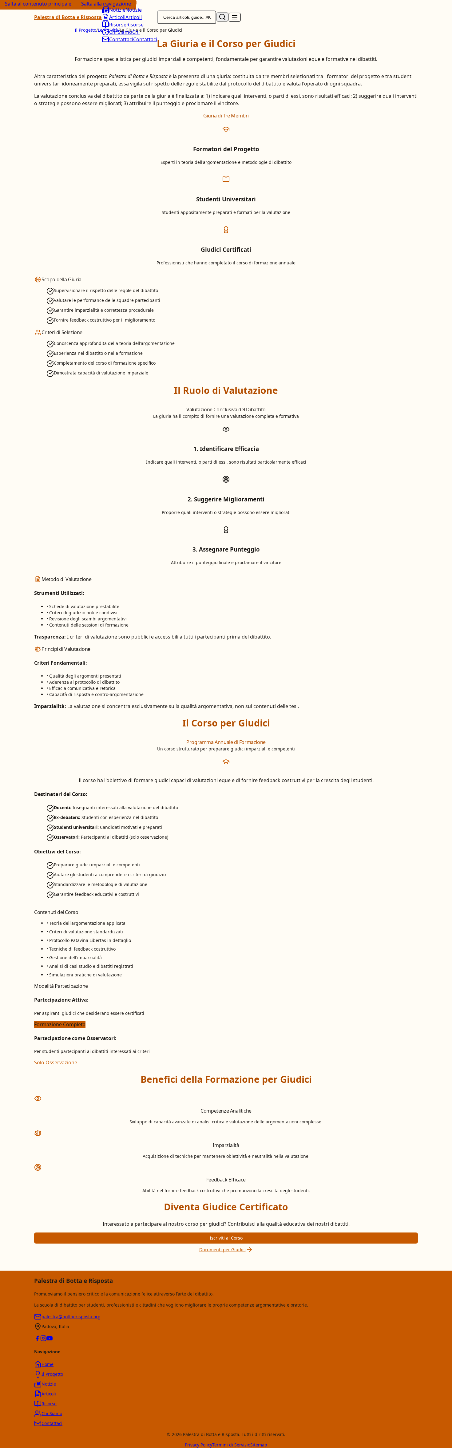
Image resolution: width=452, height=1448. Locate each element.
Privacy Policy (198, 1445)
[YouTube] (49, 1339)
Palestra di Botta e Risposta (68, 17)
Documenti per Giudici (222, 1249)
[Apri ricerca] (222, 17)
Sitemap (258, 1445)
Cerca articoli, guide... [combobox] (187, 17)
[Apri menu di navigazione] (234, 17)
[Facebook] (37, 1339)
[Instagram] (43, 1339)
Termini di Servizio (231, 1445)
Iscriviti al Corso (226, 1238)
